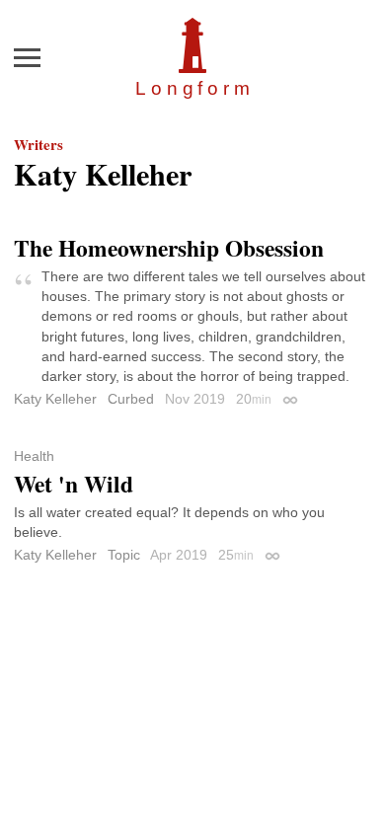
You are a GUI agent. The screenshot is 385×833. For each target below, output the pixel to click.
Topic (124, 555)
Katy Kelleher (55, 399)
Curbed (131, 399)
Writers (38, 144)
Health (34, 456)
